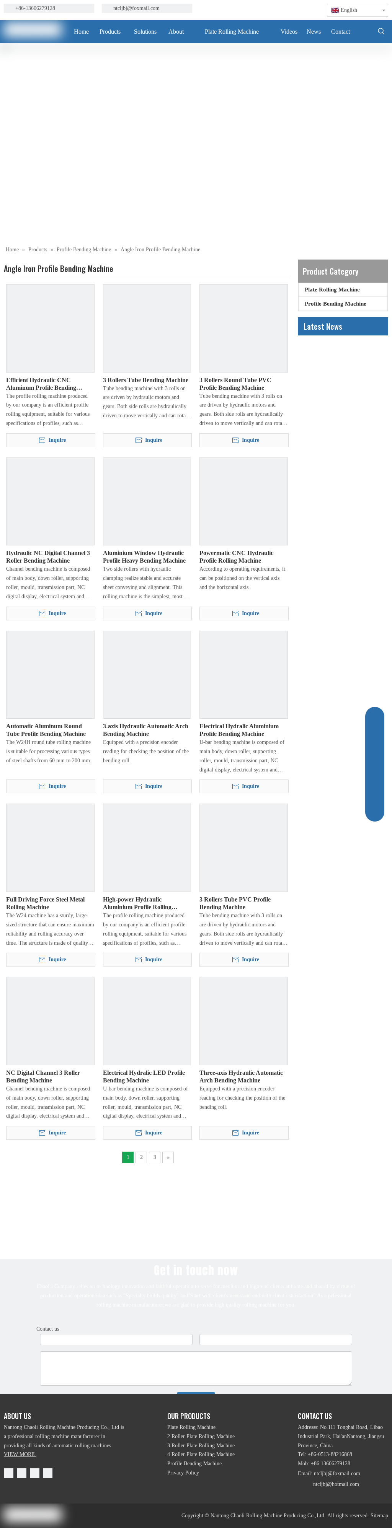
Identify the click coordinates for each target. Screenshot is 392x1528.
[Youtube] (270, 8)
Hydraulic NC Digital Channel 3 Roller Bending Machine (48, 557)
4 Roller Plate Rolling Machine (201, 1454)
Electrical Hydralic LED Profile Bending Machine (144, 1076)
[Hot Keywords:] (381, 31)
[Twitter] (257, 8)
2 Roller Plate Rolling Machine (201, 1436)
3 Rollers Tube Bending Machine (145, 380)
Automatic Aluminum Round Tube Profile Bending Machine (46, 730)
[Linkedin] (244, 8)
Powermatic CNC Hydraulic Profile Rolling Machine (236, 557)
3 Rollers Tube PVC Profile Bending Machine (235, 903)
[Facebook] (231, 8)
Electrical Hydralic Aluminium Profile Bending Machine (239, 730)
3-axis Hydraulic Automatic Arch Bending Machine (145, 730)
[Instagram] (283, 8)
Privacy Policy (183, 1473)
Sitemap (379, 1515)
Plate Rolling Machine (332, 289)
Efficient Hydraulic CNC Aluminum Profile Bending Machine (41, 384)
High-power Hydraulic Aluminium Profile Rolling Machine (137, 903)
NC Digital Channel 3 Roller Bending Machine (43, 1076)
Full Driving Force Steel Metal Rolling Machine (45, 903)
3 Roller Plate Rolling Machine (201, 1445)
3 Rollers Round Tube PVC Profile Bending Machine (235, 384)
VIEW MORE (20, 1454)
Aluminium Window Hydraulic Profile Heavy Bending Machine (144, 557)
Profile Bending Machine (335, 304)
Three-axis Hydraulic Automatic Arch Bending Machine (241, 1076)
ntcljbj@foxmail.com (136, 8)
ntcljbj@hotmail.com (336, 1484)
